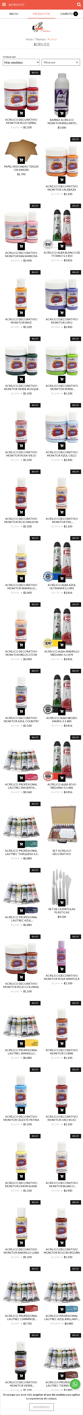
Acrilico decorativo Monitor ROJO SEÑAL (21, 121)
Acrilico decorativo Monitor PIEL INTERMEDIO (62, 520)
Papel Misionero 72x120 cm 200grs (21, 168)
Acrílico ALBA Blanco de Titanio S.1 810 (62, 254)
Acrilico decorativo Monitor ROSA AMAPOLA (62, 977)
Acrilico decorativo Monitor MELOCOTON (21, 653)
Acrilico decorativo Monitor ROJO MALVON (21, 520)
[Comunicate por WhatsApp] (75, 1384)
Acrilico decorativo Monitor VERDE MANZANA (62, 387)
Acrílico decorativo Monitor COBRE (62, 1051)
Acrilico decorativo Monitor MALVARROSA (21, 254)
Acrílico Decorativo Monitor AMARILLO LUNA (21, 1251)
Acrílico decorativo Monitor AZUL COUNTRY (21, 719)
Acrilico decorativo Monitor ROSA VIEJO (21, 454)
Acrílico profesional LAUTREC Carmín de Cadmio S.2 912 (21, 1317)
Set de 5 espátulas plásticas (61, 910)
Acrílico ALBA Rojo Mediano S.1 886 (61, 786)
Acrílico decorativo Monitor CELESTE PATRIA (21, 1118)
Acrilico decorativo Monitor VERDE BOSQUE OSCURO (21, 387)
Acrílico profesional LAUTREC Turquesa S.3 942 (21, 852)
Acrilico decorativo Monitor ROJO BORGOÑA (62, 1251)
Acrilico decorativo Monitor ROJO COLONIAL (21, 985)
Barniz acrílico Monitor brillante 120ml (62, 121)
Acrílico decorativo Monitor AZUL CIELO (62, 454)
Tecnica (40, 39)
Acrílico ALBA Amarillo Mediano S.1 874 (61, 653)
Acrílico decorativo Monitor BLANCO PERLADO (62, 1184)
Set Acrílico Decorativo (62, 852)
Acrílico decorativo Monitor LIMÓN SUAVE (21, 1184)
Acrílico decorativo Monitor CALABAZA (62, 188)
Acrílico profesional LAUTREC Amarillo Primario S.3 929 (21, 1051)
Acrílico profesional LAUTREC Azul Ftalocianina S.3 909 (21, 918)
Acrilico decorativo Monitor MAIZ (21, 321)
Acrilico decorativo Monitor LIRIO (62, 321)
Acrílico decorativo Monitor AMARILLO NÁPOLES (21, 586)
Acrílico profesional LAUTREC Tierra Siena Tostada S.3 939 (62, 1384)
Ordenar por (9, 56)
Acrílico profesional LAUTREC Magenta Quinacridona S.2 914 (21, 786)
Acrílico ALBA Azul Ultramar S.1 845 (62, 586)
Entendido (41, 1407)
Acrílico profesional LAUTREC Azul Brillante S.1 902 (61, 1317)
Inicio (29, 39)
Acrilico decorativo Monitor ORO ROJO (62, 1118)
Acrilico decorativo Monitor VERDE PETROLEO (21, 1384)
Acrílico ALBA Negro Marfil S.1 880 (61, 719)
